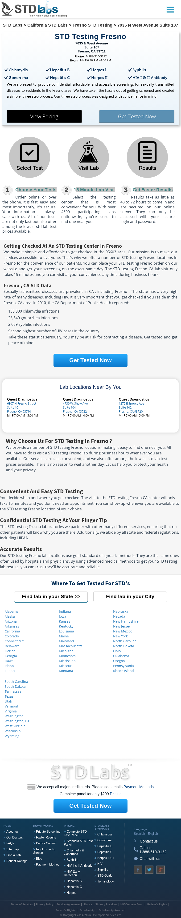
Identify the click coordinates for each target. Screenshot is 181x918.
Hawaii (10, 661)
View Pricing (44, 116)
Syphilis (72, 860)
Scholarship (87, 910)
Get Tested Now (137, 116)
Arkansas (12, 626)
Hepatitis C (74, 887)
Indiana (65, 611)
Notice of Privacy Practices (100, 904)
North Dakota (123, 646)
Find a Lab (13, 855)
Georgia (11, 656)
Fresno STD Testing (92, 25)
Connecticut (14, 641)
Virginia (11, 711)
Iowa (62, 616)
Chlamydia (104, 834)
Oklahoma (121, 656)
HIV (100, 864)
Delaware (12, 646)
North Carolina (124, 641)
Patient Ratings (16, 861)
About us (12, 831)
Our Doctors (14, 837)
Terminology (105, 881)
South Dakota (15, 686)
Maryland (66, 641)
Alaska (10, 616)
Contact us (149, 841)
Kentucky (66, 626)
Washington (14, 716)
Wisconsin (13, 731)
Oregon (119, 661)
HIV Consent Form (131, 904)
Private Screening (48, 831)
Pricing (116, 794)
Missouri (66, 666)
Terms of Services (22, 904)
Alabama (12, 611)
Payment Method (47, 864)
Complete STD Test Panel (75, 833)
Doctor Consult (46, 843)
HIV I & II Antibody (79, 865)
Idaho (9, 666)
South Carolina (16, 681)
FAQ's (10, 843)
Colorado (12, 636)
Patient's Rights (157, 904)
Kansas (64, 621)
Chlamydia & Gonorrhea (74, 852)
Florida (10, 651)
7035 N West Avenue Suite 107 (147, 25)
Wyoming (12, 736)
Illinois (10, 670)
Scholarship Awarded (112, 910)
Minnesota (67, 656)
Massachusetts (70, 646)
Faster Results (46, 837)
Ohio (117, 651)
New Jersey (122, 626)
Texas (9, 696)
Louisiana (66, 631)
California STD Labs (47, 25)
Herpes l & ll (105, 858)
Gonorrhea (104, 840)
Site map (12, 849)
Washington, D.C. (18, 721)
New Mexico (122, 631)
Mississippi (68, 661)
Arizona (11, 621)
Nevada (119, 616)
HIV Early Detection (72, 873)
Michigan (66, 651)
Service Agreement (68, 904)
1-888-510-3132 (153, 852)
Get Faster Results (153, 189)
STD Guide (104, 875)
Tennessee (13, 691)
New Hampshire (126, 621)
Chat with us (150, 859)
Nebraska (120, 611)
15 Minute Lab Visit (94, 189)
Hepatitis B (74, 881)
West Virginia (15, 726)
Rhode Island (123, 670)
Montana (66, 670)
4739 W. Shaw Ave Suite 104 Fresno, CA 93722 (75, 407)
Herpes (71, 892)
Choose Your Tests (36, 189)
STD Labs (12, 25)
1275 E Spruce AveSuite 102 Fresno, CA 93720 (131, 407)
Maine (64, 636)
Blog (39, 858)
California (12, 631)
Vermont (11, 706)
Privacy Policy (44, 904)
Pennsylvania (123, 666)
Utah (8, 701)
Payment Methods (138, 787)
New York (120, 636)
